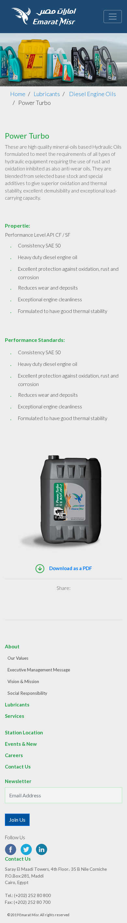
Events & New (21, 744)
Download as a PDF (70, 568)
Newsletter (18, 781)
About (12, 646)
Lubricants (47, 93)
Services (14, 716)
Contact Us (18, 766)
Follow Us (15, 837)
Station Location (24, 732)
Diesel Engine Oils (92, 93)
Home (17, 93)
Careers (14, 755)
